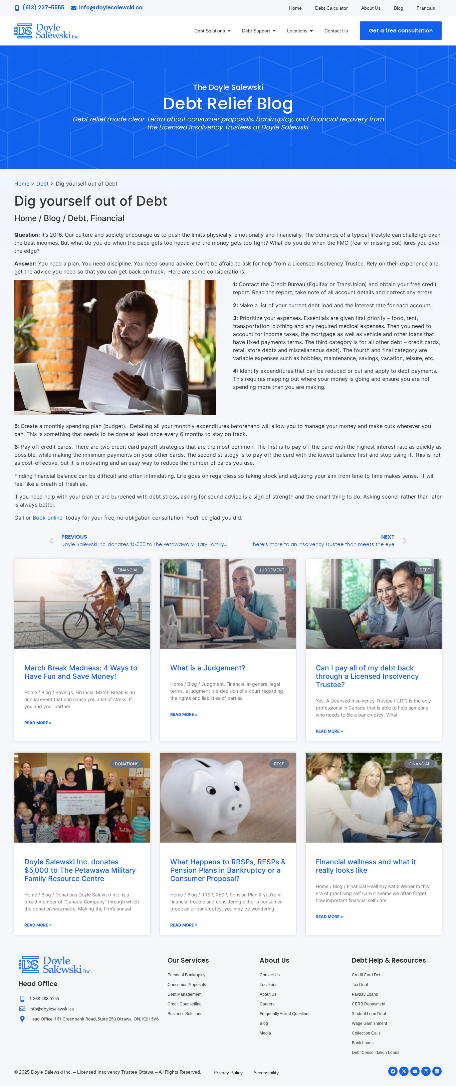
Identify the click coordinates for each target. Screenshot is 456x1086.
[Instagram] (426, 1071)
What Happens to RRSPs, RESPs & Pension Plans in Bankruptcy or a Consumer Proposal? (228, 870)
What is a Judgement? (207, 668)
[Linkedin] (437, 1071)
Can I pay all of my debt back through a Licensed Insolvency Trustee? (367, 676)
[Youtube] (415, 1071)
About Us (371, 8)
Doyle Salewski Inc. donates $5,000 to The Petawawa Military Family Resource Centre (80, 870)
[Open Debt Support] (274, 30)
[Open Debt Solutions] (229, 30)
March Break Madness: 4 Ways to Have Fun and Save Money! (81, 672)
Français (426, 8)
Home (295, 8)
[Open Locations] (311, 30)
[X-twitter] (404, 1071)
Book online (47, 517)
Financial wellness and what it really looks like (366, 866)
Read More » (38, 722)
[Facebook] (393, 1071)
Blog (398, 8)
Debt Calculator (331, 8)
